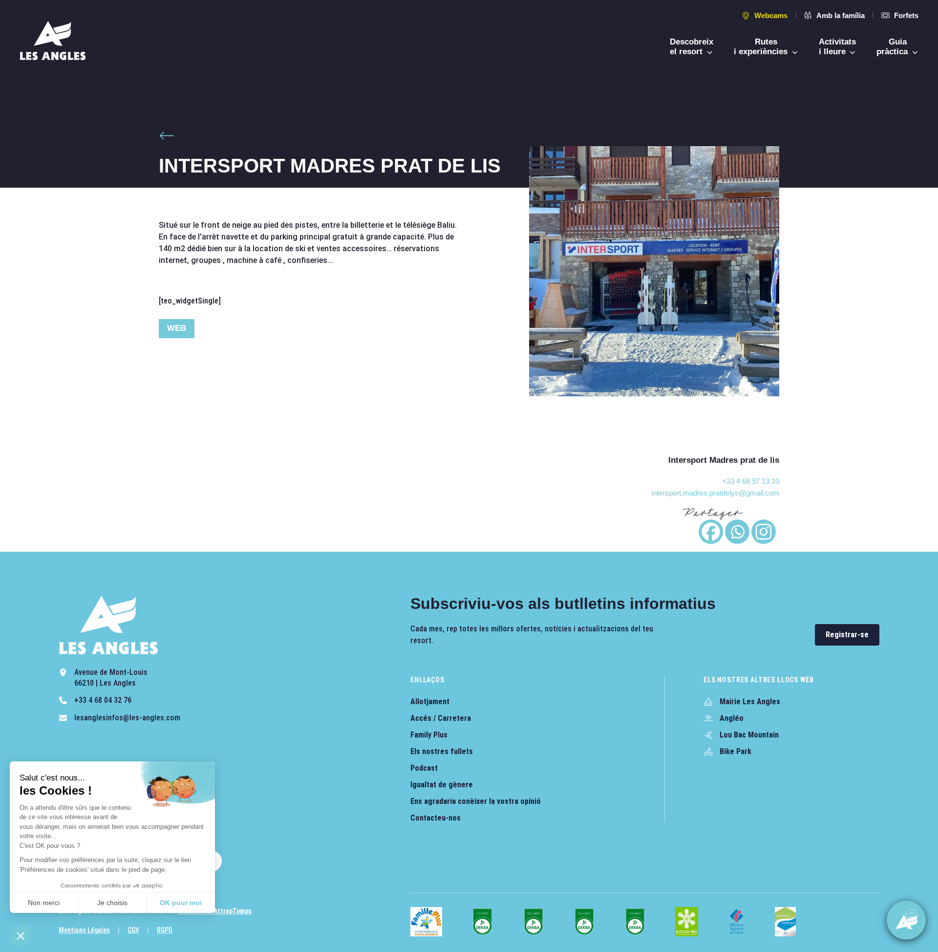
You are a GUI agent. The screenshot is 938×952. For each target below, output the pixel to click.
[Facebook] (711, 531)
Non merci (44, 903)
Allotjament (429, 701)
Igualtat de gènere (441, 784)
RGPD (164, 930)
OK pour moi (181, 903)
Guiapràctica (893, 46)
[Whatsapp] (737, 531)
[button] (20, 935)
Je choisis (112, 903)
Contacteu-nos (435, 817)
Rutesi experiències (762, 46)
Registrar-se (847, 634)
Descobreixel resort (691, 46)
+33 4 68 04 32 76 (102, 700)
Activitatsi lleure (837, 46)
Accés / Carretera (440, 718)
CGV (133, 930)
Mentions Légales (84, 930)
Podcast (424, 768)
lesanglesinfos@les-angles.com (127, 717)
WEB (176, 328)
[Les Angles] (52, 40)
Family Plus (429, 734)
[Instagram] (763, 531)
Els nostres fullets (441, 751)
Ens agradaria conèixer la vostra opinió (475, 801)
